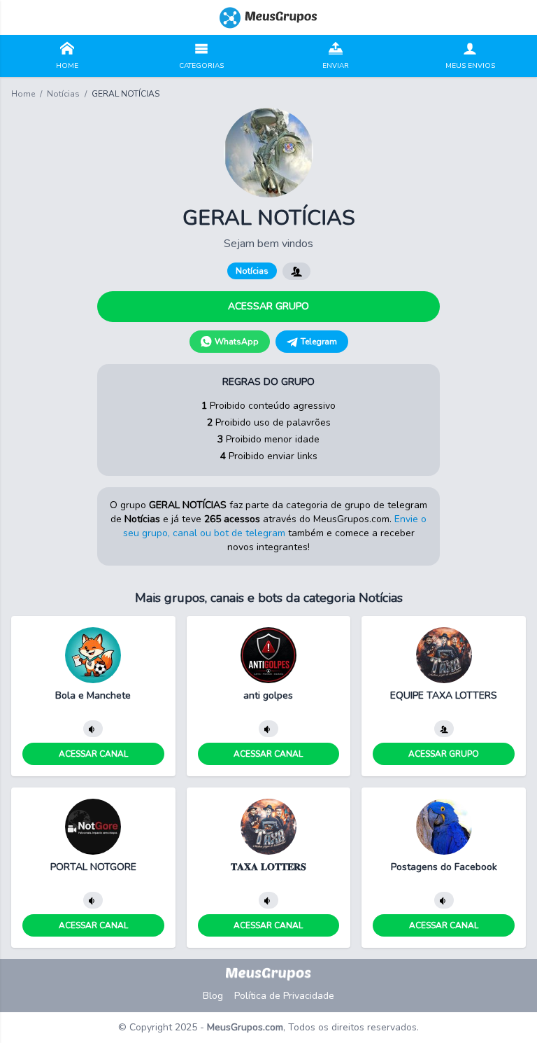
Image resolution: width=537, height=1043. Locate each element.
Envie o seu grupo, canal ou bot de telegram (275, 526)
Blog (213, 995)
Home (23, 93)
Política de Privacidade (284, 995)
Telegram (319, 341)
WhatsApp (237, 341)
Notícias (63, 93)
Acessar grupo (268, 306)
